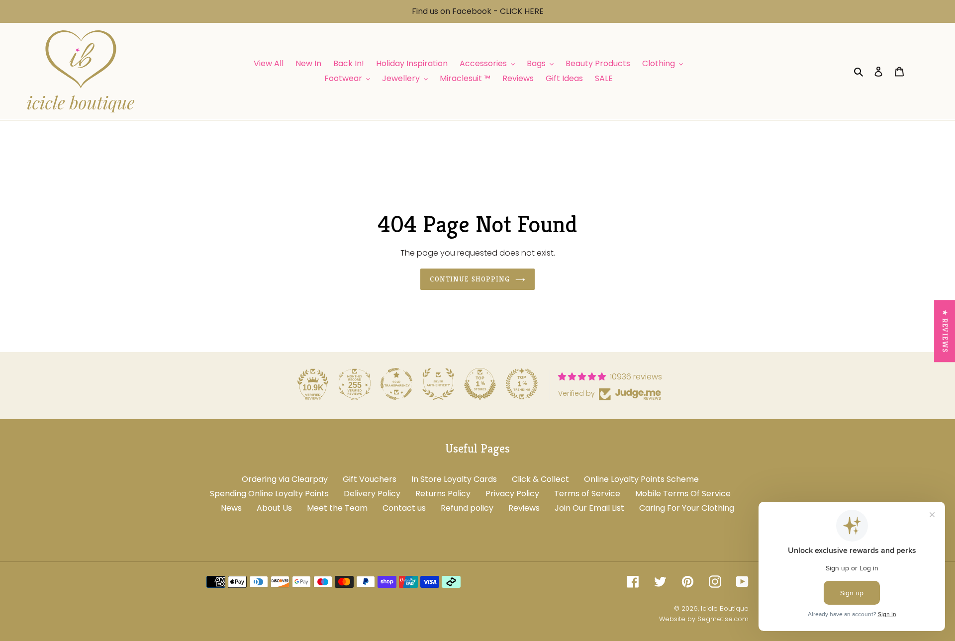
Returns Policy (443, 493)
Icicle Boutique (725, 608)
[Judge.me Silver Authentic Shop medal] (438, 384)
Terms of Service (587, 493)
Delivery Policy (372, 493)
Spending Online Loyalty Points (269, 493)
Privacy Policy (512, 493)
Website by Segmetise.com (704, 619)
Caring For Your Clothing (686, 508)
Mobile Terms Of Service (683, 493)
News (231, 508)
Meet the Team (337, 508)
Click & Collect (540, 479)
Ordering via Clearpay (285, 479)
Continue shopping (470, 279)
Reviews (524, 508)
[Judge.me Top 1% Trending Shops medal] (522, 384)
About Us (274, 508)
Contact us (404, 508)
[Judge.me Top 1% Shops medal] (480, 384)
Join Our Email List (589, 508)
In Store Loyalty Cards (454, 479)
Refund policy (467, 508)
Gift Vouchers (369, 479)
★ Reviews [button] (945, 331)
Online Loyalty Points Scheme (641, 479)
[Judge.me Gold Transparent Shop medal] (396, 384)
